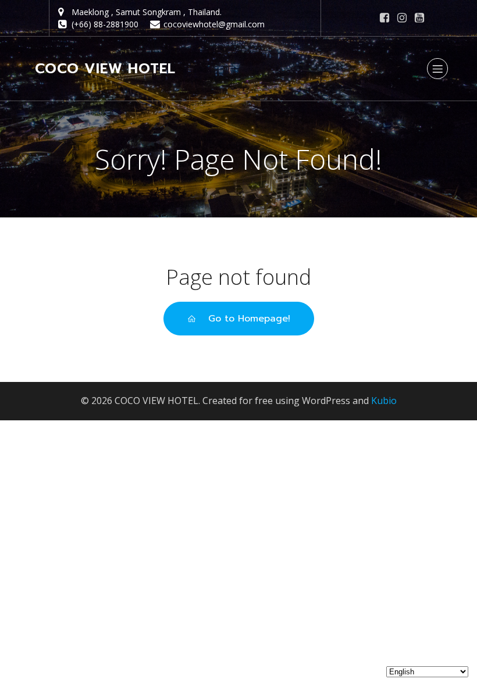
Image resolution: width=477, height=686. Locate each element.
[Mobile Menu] (437, 68)
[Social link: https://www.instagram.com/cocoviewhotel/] (402, 18)
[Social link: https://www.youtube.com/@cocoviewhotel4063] (419, 18)
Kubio (384, 400)
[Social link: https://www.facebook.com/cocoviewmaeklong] (384, 18)
